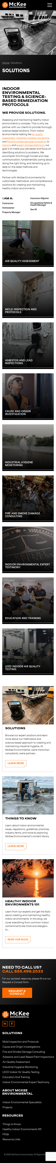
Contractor (7, 204)
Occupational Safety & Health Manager (41, 204)
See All (33, 210)
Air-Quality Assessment (16, 1062)
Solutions (12, 1033)
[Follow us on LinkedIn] (5, 1023)
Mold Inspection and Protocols (21, 1042)
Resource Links (11, 1139)
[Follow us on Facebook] (11, 1023)
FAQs (6, 1134)
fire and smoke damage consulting (26, 142)
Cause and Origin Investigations (21, 1047)
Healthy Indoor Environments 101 (22, 1129)
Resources (12, 1116)
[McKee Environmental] (14, 5)
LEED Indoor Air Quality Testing (21, 1072)
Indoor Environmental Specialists (22, 1102)
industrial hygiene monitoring (32, 138)
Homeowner (8, 208)
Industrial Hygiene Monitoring (20, 1067)
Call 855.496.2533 (22, 972)
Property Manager (11, 212)
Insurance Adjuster (39, 198)
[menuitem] (28, 1059)
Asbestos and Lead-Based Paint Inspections (28, 1057)
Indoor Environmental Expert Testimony (26, 1082)
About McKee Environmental (17, 1092)
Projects (7, 1107)
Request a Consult (17, 992)
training (6, 145)
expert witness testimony (31, 145)
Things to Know (12, 1124)
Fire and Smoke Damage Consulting (24, 1052)
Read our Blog (18, 940)
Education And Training (16, 1077)
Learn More (16, 763)
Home (5, 63)
